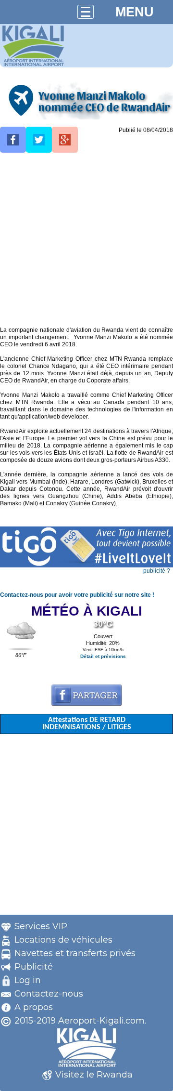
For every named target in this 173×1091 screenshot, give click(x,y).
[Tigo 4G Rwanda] (86, 565)
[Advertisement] (86, 240)
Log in (27, 980)
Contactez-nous (48, 993)
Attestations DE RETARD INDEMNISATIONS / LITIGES (86, 723)
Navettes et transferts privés (75, 953)
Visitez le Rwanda (94, 1074)
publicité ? (156, 570)
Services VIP (40, 926)
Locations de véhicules (63, 939)
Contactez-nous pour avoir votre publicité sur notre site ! (77, 595)
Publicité (33, 966)
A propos (33, 1007)
